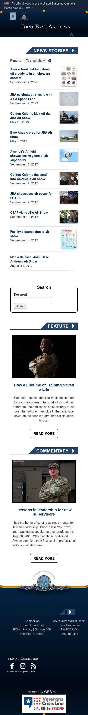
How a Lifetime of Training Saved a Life (44, 387)
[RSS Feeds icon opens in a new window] (33, 667)
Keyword (20, 294)
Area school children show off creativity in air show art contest (30, 73)
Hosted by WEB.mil (42, 692)
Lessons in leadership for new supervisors (44, 512)
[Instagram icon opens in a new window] (22, 667)
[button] (19, 8)
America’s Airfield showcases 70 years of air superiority (29, 155)
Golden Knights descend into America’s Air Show (28, 176)
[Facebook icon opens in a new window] (12, 667)
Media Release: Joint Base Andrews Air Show (29, 259)
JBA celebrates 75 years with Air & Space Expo (31, 96)
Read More (44, 433)
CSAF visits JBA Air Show (29, 212)
